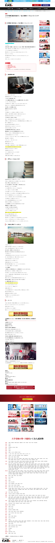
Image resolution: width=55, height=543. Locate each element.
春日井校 (19, 488)
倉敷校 (17, 509)
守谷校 (23, 453)
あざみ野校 (15, 470)
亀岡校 (39, 495)
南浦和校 (32, 458)
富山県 (6, 477)
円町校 (27, 495)
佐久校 (21, 483)
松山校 (9, 517)
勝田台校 (27, 461)
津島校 (46, 489)
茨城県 (6, 453)
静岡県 (6, 486)
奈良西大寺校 (10, 503)
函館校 (27, 442)
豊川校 (40, 489)
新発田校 (20, 475)
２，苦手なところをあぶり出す (10, 66)
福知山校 (44, 495)
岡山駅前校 (14, 509)
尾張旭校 (31, 489)
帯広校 (32, 442)
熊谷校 (9, 458)
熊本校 (9, 526)
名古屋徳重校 (19, 489)
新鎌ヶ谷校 (24, 461)
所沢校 (17, 458)
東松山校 (15, 459)
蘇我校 (33, 462)
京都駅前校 (12, 495)
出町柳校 (33, 495)
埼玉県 (6, 458)
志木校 (29, 458)
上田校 (16, 483)
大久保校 (25, 501)
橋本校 (41, 470)
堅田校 (24, 493)
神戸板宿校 (34, 500)
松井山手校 (16, 495)
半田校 (47, 488)
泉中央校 (14, 447)
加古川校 (31, 500)
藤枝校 (17, 486)
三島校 (23, 486)
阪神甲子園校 (41, 500)
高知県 (6, 519)
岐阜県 (6, 485)
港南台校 (44, 470)
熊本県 (6, 526)
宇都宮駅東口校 (26, 455)
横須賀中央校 (31, 470)
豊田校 (41, 488)
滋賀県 (6, 493)
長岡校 (15, 475)
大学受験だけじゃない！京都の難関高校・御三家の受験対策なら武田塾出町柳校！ (19, 69)
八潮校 (36, 459)
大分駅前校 (10, 528)
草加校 (38, 458)
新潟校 (9, 475)
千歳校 (30, 442)
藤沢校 (19, 470)
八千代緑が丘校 (16, 462)
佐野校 (22, 455)
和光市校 (18, 459)
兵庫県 (6, 500)
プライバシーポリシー (19, 541)
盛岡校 (9, 445)
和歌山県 (6, 504)
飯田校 (19, 483)
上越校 (12, 475)
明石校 (20, 500)
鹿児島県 (6, 531)
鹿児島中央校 (10, 531)
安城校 (23, 489)
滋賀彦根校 (17, 493)
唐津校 (12, 523)
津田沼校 (18, 461)
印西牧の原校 (21, 462)
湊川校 (9, 501)
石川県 (6, 478)
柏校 (15, 461)
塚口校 (19, 501)
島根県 (6, 508)
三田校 (38, 500)
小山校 (13, 455)
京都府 (6, 495)
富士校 (20, 486)
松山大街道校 (13, 517)
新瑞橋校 (37, 489)
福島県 (6, 452)
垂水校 (22, 501)
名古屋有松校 (10, 490)
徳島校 (9, 514)
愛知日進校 (38, 488)
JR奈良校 (24, 503)
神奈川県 (6, 470)
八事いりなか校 (23, 488)
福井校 (9, 480)
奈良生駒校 (17, 503)
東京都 (6, 463)
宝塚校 (28, 500)
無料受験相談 (45, 5)
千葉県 (6, 461)
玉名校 (17, 526)
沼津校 (15, 486)
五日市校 (18, 511)
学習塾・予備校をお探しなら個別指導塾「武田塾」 (40, 541)
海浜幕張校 (45, 461)
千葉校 (21, 461)
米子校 (12, 506)
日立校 (18, 453)
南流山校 (39, 461)
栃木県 (6, 455)
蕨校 (25, 459)
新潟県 (6, 475)
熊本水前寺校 (13, 526)
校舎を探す (36, 5)
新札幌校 (12, 442)
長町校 (17, 447)
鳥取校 (9, 506)
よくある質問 (39, 8)
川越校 (23, 458)
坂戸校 (30, 459)
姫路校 (9, 500)
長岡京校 (30, 495)
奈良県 (6, 503)
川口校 (15, 458)
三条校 (17, 475)
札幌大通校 (35, 442)
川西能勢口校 (13, 501)
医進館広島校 (22, 511)
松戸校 (31, 461)
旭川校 (24, 442)
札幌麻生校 (21, 442)
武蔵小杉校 (47, 470)
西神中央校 (45, 500)
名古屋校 (10, 488)
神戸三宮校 (12, 500)
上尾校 (35, 458)
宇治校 (36, 495)
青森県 (6, 444)
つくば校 (10, 453)
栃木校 (15, 455)
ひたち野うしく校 (27, 453)
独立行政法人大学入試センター (14, 536)
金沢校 (9, 478)
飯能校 (12, 459)
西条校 (15, 511)
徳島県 (6, 514)
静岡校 (9, 486)
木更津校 (42, 461)
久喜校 (44, 458)
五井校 (24, 462)
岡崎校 (13, 488)
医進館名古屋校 (15, 490)
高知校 (9, 519)
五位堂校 (21, 503)
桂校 (41, 495)
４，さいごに (8, 68)
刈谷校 (27, 488)
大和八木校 (27, 503)
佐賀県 (6, 523)
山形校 (9, 450)
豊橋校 (35, 488)
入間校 (47, 458)
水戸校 (13, 453)
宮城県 (6, 447)
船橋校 (33, 461)
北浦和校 (41, 458)
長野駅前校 (12, 483)
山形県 (6, 450)
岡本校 (17, 501)
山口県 (6, 512)
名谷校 (31, 501)
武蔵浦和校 (33, 459)
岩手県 (6, 445)
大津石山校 (10, 493)
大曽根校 (10, 489)
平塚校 (28, 470)
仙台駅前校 (10, 447)
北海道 (6, 442)
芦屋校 (25, 500)
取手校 (21, 453)
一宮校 (44, 488)
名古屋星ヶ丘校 (31, 488)
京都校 (9, 495)
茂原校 (9, 462)
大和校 (35, 470)
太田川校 (16, 488)
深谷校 (9, 459)
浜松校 (12, 486)
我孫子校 (30, 462)
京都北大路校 (21, 495)
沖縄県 (6, 533)
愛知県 (6, 488)
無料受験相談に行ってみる (27, 399)
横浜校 (12, 470)
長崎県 (6, 525)
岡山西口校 (10, 509)
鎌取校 (27, 462)
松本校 (9, 483)
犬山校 (43, 489)
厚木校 (9, 470)
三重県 (6, 492)
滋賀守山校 (14, 493)
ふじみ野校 (22, 459)
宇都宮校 (10, 455)
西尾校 (26, 489)
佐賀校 (9, 523)
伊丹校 (23, 500)
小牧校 (13, 489)
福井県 (6, 480)
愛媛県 (6, 517)
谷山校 (14, 531)
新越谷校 (20, 458)
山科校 (24, 495)
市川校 (9, 461)
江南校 (34, 489)
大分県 (6, 528)
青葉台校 (38, 470)
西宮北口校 (16, 500)
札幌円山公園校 (17, 442)
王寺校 (14, 503)
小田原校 (25, 470)
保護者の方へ (31, 8)
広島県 (6, 511)
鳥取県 (6, 506)
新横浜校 (21, 470)
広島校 (9, 511)
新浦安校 (12, 461)
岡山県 (6, 509)
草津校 (21, 493)
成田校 (36, 461)
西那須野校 (18, 455)
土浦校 (15, 453)
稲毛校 (12, 462)
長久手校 (16, 489)
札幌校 (9, 442)
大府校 (28, 489)
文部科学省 (21, 536)
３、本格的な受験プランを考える (11, 67)
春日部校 (26, 458)
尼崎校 (28, 501)
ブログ (6, 13)
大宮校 (12, 458)
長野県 (6, 483)
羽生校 (27, 459)
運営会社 (13, 541)
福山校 (12, 511)
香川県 (6, 516)
